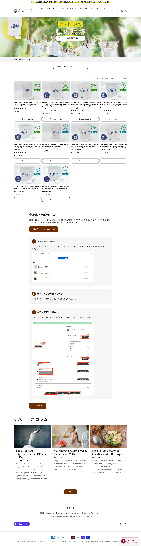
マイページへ (38, 405)
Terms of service (73, 541)
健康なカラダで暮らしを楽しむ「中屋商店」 (34, 541)
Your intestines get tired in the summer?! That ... (70, 453)
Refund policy (52, 541)
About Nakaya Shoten (79, 513)
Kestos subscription (63, 513)
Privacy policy (62, 541)
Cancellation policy (118, 541)
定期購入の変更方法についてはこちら (70, 66)
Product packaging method (58, 516)
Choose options (28, 119)
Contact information (105, 541)
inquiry (98, 513)
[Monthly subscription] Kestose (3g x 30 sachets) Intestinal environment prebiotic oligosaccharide (27, 104)
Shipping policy (84, 541)
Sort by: (95, 78)
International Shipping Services (81, 516)
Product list (50, 513)
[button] (66, 8)
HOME (41, 513)
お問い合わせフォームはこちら (44, 229)
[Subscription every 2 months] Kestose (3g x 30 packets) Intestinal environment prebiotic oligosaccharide (55, 146)
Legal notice (94, 541)
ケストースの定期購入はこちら (70, 38)
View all (70, 492)
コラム (91, 513)
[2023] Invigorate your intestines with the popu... (108, 453)
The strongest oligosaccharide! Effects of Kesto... (31, 454)
